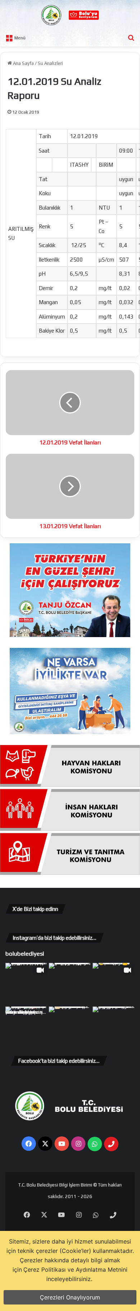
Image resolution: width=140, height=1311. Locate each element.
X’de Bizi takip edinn (35, 909)
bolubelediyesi (24, 953)
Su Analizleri (50, 63)
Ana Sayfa (23, 63)
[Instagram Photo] (70, 984)
